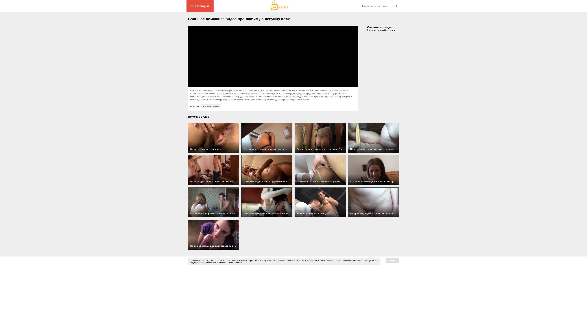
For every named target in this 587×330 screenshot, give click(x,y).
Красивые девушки (211, 106)
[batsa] (293, 6)
